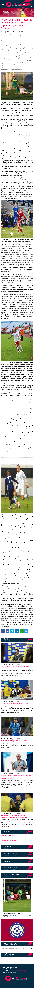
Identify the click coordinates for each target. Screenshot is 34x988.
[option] (17, 12)
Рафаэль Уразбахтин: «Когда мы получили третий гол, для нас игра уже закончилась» (16, 667)
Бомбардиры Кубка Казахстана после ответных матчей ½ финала (14, 741)
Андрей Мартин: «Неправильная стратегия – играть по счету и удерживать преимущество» (16, 776)
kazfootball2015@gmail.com (23, 971)
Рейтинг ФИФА (7, 836)
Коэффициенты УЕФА (9, 840)
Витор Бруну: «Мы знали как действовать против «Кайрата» (15, 704)
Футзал (7, 861)
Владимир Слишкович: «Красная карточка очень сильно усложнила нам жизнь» (15, 816)
